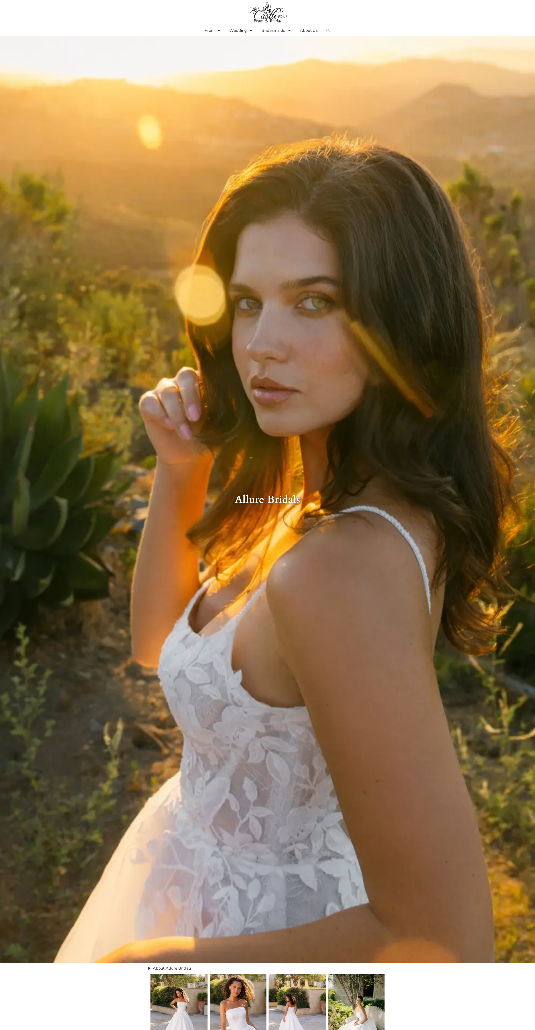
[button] (328, 30)
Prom (210, 30)
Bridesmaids (273, 30)
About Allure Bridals (172, 968)
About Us (309, 30)
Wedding (238, 30)
